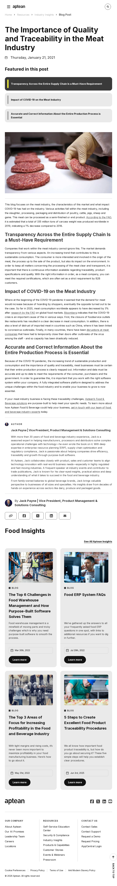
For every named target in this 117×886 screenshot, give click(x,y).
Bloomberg (70, 312)
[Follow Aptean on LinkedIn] (104, 801)
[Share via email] (65, 515)
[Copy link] (11, 515)
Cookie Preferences (15, 870)
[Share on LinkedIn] (51, 515)
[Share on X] (38, 515)
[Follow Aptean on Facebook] (92, 801)
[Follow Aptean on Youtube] (110, 801)
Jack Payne (27, 501)
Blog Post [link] (65, 14)
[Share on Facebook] (24, 515)
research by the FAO (23, 312)
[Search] (108, 7)
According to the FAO (98, 217)
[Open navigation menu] (8, 7)
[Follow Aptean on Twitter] (98, 801)
